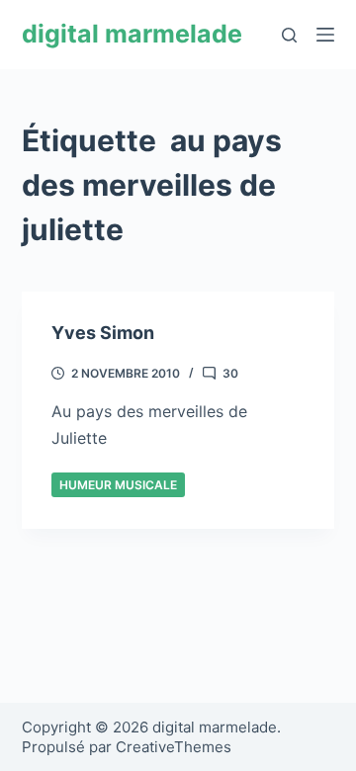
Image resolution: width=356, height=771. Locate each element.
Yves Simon (102, 332)
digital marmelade (132, 33)
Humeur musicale (118, 484)
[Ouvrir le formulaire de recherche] (289, 35)
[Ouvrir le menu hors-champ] (325, 34)
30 (230, 373)
